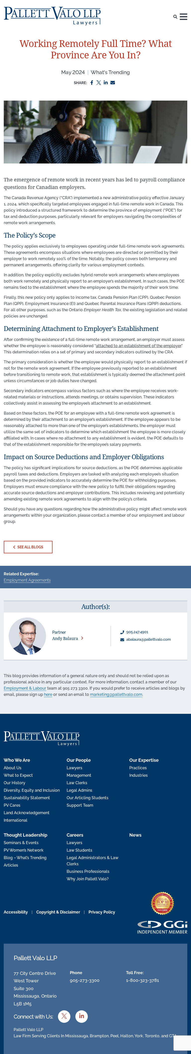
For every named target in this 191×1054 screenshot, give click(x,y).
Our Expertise (144, 760)
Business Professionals (88, 871)
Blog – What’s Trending (25, 857)
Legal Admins (79, 790)
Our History (14, 782)
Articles (11, 865)
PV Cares (12, 805)
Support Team (80, 805)
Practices (138, 767)
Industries (138, 775)
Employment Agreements (27, 580)
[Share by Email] (112, 82)
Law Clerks (77, 782)
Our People (79, 760)
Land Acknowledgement (26, 812)
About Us (12, 767)
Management (79, 775)
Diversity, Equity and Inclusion (32, 790)
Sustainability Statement (27, 797)
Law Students (79, 850)
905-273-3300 (84, 980)
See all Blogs (30, 547)
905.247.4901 (136, 632)
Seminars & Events (21, 842)
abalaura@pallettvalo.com (148, 639)
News (135, 835)
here (48, 694)
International (15, 820)
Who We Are (17, 760)
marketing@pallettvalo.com (116, 694)
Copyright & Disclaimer (58, 912)
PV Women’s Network (24, 850)
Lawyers (74, 767)
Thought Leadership (25, 835)
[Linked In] (105, 82)
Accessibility (16, 912)
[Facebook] (92, 82)
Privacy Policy (102, 912)
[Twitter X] (98, 82)
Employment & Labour (25, 688)
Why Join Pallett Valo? (88, 879)
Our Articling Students (87, 797)
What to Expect (18, 775)
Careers (75, 835)
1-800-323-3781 (142, 980)
